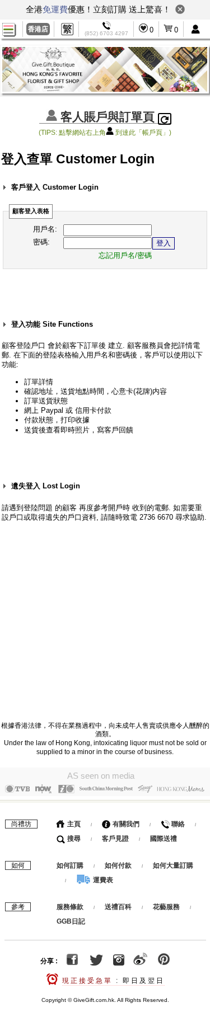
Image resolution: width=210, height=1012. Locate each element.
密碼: (41, 242)
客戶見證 (115, 838)
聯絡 (177, 824)
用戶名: (45, 229)
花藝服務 (166, 906)
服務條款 (70, 906)
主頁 (73, 824)
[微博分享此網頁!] (140, 961)
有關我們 (125, 824)
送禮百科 (118, 906)
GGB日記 (71, 921)
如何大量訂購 (173, 865)
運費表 (102, 880)
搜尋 (73, 838)
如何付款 (119, 865)
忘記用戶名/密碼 (125, 255)
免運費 (55, 9)
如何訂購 (70, 865)
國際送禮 (163, 838)
